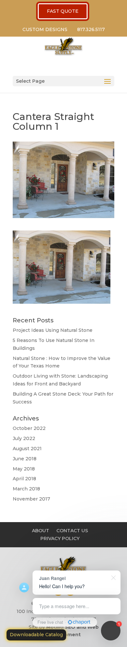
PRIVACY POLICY (59, 538)
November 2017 (31, 499)
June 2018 (24, 459)
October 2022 (29, 428)
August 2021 (27, 448)
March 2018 (26, 489)
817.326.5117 (91, 29)
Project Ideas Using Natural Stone (52, 330)
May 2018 (24, 469)
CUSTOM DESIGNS (44, 29)
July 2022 (24, 438)
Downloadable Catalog (36, 635)
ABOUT (40, 531)
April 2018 (24, 479)
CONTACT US (72, 531)
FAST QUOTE (62, 11)
